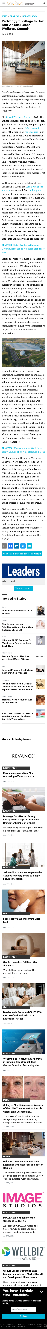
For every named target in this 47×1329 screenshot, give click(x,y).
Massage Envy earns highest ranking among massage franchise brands (23, 829)
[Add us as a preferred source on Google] (29, 546)
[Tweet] (23, 546)
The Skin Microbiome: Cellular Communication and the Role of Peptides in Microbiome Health (17, 687)
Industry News (29, 16)
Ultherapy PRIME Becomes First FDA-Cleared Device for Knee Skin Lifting (17, 643)
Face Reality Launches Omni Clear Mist (21, 920)
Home (4, 16)
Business (14, 16)
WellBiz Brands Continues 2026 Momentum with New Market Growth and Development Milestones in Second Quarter (23, 1274)
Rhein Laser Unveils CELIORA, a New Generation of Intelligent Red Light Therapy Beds (17, 716)
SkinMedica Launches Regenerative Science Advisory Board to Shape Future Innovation (22, 875)
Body (3, 710)
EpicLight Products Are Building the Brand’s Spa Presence (17, 671)
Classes (6, 1007)
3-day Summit (32, 128)
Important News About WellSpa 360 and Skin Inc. (17, 701)
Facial (6, 1100)
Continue (24, 1316)
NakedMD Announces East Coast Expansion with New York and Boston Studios (23, 1164)
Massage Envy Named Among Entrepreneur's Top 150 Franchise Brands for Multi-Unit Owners (21, 819)
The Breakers (31, 132)
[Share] (10, 546)
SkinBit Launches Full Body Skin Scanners (20, 964)
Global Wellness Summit (19, 117)
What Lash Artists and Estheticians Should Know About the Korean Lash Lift (18, 627)
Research (5, 680)
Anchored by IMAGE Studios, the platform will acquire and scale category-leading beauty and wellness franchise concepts (20, 1228)
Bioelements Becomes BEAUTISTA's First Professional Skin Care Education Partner (22, 1015)
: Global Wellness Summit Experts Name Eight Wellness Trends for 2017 (23, 249)
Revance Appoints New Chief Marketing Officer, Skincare (16, 657)
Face (3, 667)
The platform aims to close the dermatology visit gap (19, 971)
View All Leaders (24, 588)
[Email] (4, 546)
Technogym (34, 190)
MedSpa (6, 1156)
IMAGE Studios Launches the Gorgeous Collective (19, 1219)
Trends (4, 621)
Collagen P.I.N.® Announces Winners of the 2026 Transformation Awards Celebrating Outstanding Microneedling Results (23, 1108)
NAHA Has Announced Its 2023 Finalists (17, 612)
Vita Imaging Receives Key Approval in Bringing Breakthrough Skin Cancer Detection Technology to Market (22, 1062)
